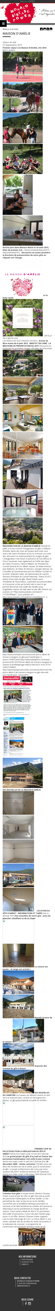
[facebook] (26, 1303)
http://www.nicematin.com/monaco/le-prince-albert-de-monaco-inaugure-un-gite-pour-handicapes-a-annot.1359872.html (26, 657)
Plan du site (27, 1262)
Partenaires (27, 1259)
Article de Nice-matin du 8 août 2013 (25, 342)
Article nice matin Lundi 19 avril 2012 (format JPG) (24, 1161)
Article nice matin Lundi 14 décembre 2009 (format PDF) (27, 1174)
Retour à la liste (10, 29)
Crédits (25, 1264)
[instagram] (29, 1303)
